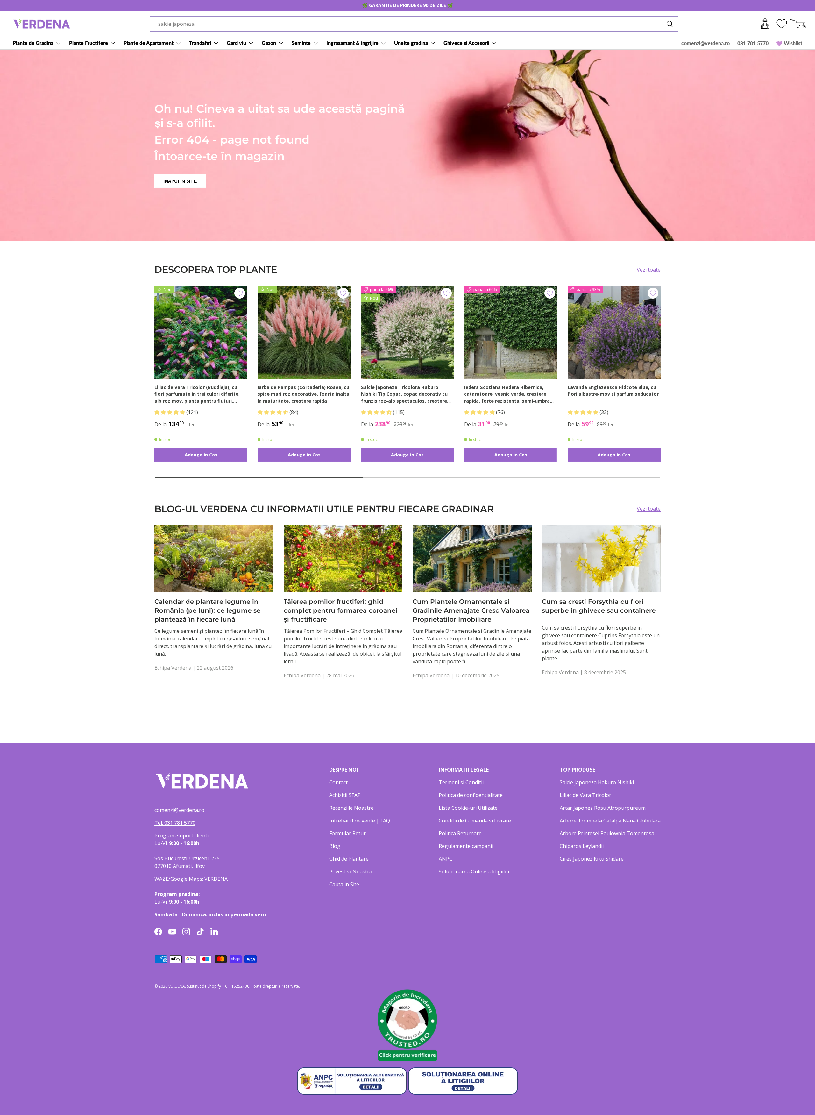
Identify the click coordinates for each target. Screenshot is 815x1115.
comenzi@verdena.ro (705, 43)
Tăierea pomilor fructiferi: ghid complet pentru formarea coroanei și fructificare (340, 610)
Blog (334, 846)
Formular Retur (347, 833)
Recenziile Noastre (351, 807)
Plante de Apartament (149, 43)
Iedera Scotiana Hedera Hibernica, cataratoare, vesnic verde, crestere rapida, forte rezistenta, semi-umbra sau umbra (507, 394)
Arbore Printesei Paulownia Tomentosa (607, 833)
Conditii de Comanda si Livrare (475, 820)
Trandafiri (200, 43)
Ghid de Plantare (349, 858)
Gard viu (236, 43)
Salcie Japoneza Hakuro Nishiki (597, 782)
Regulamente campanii (466, 846)
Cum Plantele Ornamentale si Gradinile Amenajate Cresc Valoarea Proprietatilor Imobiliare (471, 610)
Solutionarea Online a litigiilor (474, 871)
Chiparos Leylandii (582, 846)
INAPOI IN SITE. (180, 181)
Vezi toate (649, 269)
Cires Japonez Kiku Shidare (592, 858)
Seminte (301, 43)
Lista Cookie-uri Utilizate (468, 807)
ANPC (445, 858)
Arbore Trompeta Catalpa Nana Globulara (610, 820)
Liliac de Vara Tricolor (585, 795)
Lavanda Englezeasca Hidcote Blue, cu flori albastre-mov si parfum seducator (613, 390)
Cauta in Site (344, 884)
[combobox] (414, 24)
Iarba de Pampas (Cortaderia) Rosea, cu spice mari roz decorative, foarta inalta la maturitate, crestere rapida (303, 394)
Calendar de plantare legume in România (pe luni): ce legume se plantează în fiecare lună (207, 610)
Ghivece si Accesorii (466, 43)
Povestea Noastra (350, 871)
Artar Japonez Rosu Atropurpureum (603, 807)
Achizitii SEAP (345, 795)
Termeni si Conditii (461, 782)
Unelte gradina (411, 43)
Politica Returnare (460, 833)
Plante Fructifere (88, 43)
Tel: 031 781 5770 (174, 822)
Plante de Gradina (33, 43)
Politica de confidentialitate (471, 795)
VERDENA (176, 986)
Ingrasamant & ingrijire (352, 43)
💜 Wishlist (789, 43)
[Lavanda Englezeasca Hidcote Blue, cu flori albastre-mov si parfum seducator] (614, 332)
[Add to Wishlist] (239, 293)
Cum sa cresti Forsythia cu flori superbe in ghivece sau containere (599, 606)
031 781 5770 (753, 43)
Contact (338, 782)
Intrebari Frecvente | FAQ (359, 820)
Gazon (269, 43)
